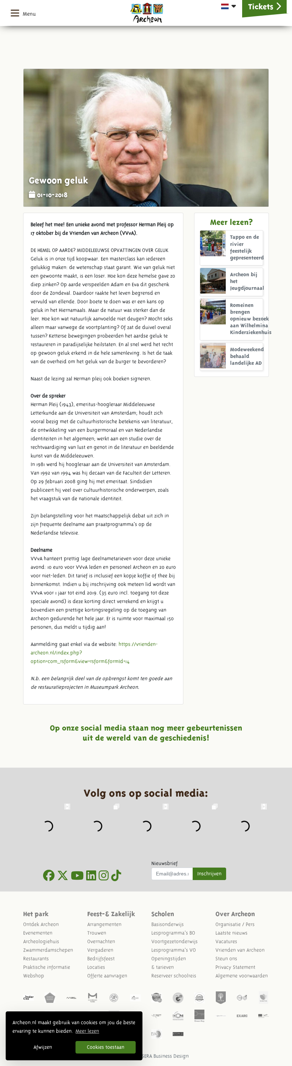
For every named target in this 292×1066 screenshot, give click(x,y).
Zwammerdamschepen (48, 950)
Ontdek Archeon (41, 924)
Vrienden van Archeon (240, 950)
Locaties (96, 967)
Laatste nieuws (231, 933)
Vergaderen (100, 950)
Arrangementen (104, 924)
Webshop (33, 976)
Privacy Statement (235, 967)
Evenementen (37, 933)
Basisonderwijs (167, 924)
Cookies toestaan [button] (105, 1047)
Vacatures (226, 941)
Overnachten (101, 941)
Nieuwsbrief (164, 863)
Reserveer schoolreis (173, 976)
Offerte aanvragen (107, 976)
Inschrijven (209, 873)
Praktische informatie (46, 967)
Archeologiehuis (41, 941)
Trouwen (96, 933)
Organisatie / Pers (235, 924)
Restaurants (36, 958)
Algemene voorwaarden (241, 976)
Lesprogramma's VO (173, 950)
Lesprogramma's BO (173, 933)
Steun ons (226, 958)
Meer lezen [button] (87, 1031)
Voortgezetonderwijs (174, 941)
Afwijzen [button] (42, 1047)
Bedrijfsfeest (101, 958)
